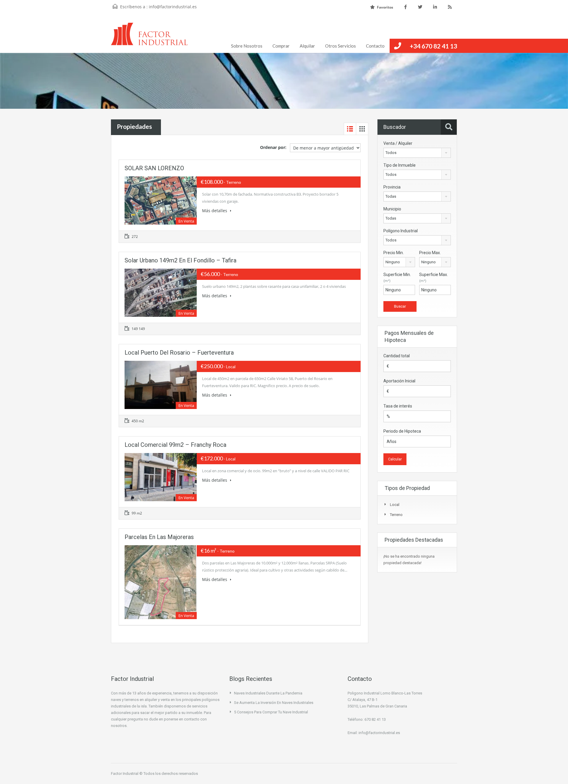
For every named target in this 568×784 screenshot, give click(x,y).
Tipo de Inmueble (399, 165)
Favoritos (385, 7)
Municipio (392, 209)
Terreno (396, 514)
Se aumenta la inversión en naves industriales (273, 702)
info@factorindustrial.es (173, 6)
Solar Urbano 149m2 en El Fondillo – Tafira (180, 260)
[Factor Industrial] (149, 38)
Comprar (281, 45)
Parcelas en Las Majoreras (159, 536)
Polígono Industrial (400, 230)
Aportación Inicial (399, 381)
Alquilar (307, 45)
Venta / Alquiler (397, 143)
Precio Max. (430, 252)
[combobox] (417, 153)
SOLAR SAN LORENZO (154, 168)
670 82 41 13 (375, 719)
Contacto (375, 45)
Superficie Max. (433, 277)
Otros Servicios (340, 45)
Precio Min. (393, 252)
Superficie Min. (397, 277)
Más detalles (215, 210)
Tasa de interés (397, 406)
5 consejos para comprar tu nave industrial (271, 712)
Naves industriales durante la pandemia (268, 693)
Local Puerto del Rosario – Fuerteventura (179, 352)
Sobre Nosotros (246, 45)
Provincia (392, 187)
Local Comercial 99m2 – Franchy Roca (175, 444)
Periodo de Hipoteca (402, 431)
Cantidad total (396, 355)
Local (394, 504)
